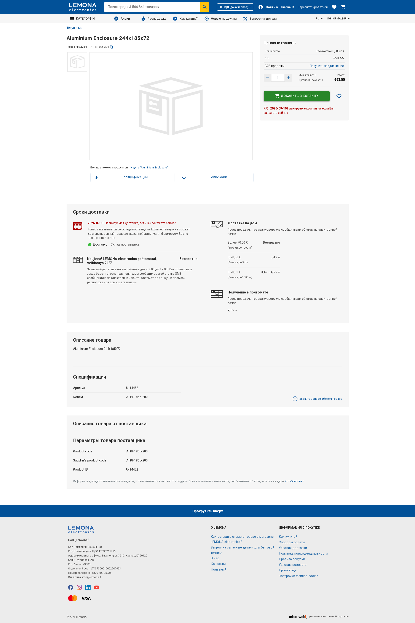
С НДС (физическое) (234, 7)
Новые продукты (224, 19)
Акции (125, 19)
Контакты (218, 564)
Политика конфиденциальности (303, 553)
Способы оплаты (292, 542)
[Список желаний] (334, 7)
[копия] (111, 47)
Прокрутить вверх (207, 511)
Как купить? (188, 19)
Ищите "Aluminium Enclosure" (149, 167)
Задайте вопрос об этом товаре (320, 398)
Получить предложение (327, 66)
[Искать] (204, 6)
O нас (215, 558)
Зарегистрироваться (313, 7)
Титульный (74, 28)
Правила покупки (292, 559)
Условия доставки (293, 548)
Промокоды (288, 570)
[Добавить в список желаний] (339, 96)
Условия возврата (292, 565)
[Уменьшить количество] (288, 78)
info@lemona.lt (294, 481)
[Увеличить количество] (267, 78)
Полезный (218, 569)
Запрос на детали (263, 19)
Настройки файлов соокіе (298, 576)
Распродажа (157, 19)
